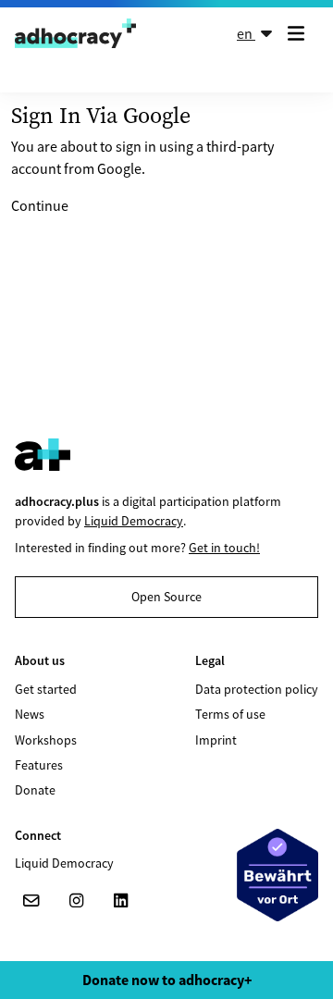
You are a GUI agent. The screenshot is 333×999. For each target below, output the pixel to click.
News (29, 714)
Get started (46, 689)
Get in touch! (224, 547)
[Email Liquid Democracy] (31, 901)
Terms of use (230, 714)
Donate (35, 790)
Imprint (216, 740)
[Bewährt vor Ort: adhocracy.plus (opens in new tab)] (277, 875)
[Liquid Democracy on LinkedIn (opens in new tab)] (120, 901)
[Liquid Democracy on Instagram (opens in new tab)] (75, 901)
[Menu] (299, 33)
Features (39, 765)
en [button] (246, 33)
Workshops (46, 740)
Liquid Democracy (133, 520)
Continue (39, 205)
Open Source (166, 596)
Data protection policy (256, 689)
